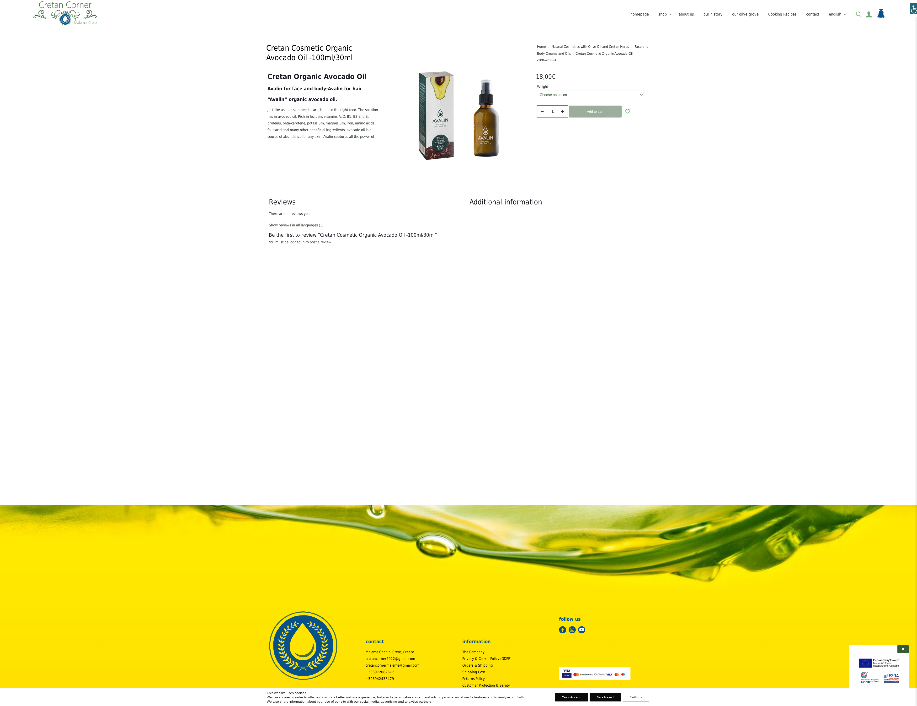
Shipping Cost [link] (473, 672)
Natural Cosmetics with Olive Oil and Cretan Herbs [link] (590, 46)
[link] (65, 13)
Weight (542, 87)
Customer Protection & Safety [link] (486, 685)
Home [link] (541, 46)
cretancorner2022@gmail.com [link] (390, 659)
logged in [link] (297, 242)
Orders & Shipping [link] (477, 665)
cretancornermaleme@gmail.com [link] (392, 665)
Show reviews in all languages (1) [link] (296, 225)
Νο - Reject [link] (605, 697)
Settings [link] (636, 697)
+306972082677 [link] (380, 672)
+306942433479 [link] (380, 679)
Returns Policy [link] (473, 679)
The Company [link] (473, 652)
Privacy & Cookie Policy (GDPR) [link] (487, 659)
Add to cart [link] (595, 111)
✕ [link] (903, 649)
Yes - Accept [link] (571, 697)
